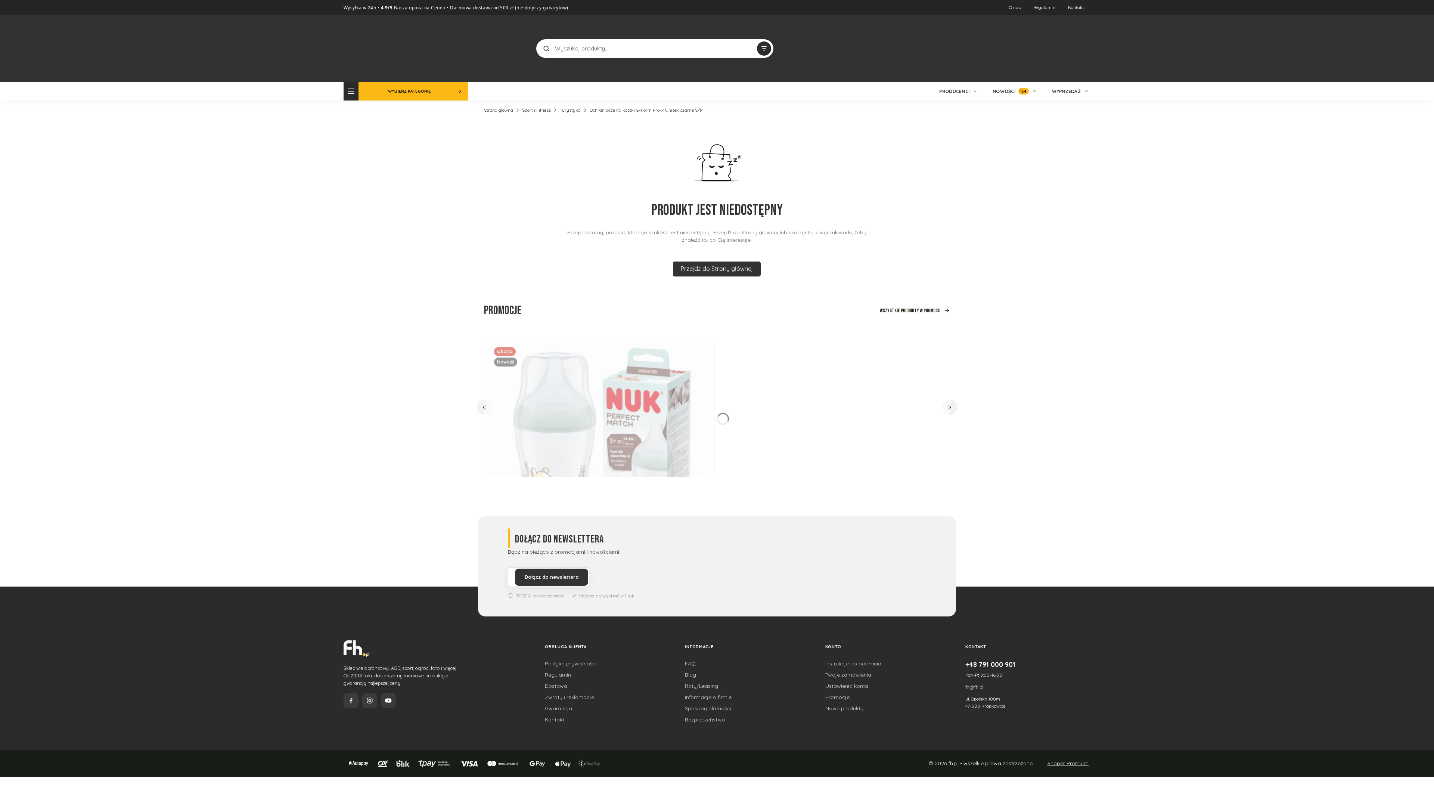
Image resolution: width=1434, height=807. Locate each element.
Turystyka (570, 110)
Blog (690, 674)
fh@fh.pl (974, 687)
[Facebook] (351, 700)
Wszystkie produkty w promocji (910, 310)
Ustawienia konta (846, 686)
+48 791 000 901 (990, 664)
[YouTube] (388, 700)
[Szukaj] (546, 48)
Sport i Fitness (536, 110)
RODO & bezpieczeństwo (539, 596)
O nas (1015, 7)
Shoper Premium (1068, 763)
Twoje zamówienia (848, 674)
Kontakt (1076, 7)
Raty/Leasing (701, 686)
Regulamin (1044, 7)
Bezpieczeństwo (705, 719)
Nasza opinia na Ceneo (419, 7)
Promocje (837, 697)
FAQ (690, 663)
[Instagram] (369, 700)
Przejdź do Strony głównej (717, 268)
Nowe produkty (844, 708)
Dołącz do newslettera (551, 577)
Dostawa (556, 686)
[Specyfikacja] (700, 350)
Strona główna (498, 110)
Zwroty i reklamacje (569, 697)
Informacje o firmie (708, 697)
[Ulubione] (1083, 48)
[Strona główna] (372, 47)
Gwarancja (558, 708)
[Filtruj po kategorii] (764, 48)
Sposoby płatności (708, 708)
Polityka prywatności (571, 663)
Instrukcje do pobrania (853, 663)
